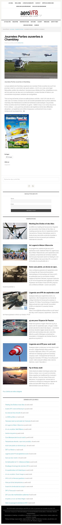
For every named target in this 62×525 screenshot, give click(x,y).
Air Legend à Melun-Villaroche (41, 245)
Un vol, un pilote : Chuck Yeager (14, 474)
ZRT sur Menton (10, 449)
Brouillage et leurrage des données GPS (17, 466)
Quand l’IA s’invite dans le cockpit (15, 486)
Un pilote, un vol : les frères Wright (15, 499)
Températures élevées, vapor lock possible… (18, 441)
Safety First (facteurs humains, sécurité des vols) (44, 519)
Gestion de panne (10, 433)
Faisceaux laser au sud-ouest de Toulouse (17, 421)
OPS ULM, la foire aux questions (14, 478)
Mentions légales (37, 520)
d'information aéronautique (16, 508)
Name (12, 198)
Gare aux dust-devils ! (11, 458)
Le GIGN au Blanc (10, 417)
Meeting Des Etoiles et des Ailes (41, 224)
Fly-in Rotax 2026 (35, 368)
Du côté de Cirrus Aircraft (12, 413)
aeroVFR (31, 13)
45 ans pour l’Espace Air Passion (41, 320)
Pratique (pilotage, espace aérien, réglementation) (18, 519)
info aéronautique (22, 511)
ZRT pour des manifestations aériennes (17, 494)
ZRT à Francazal (10, 490)
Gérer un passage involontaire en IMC (16, 503)
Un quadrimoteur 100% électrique (15, 470)
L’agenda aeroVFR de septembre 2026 (44, 293)
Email (12, 204)
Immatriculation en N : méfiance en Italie (17, 462)
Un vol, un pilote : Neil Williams (14, 429)
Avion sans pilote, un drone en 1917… (43, 267)
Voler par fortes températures (14, 482)
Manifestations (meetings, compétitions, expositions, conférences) (22, 515)
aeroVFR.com (27, 508)
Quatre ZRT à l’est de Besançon (14, 409)
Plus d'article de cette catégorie (12, 391)
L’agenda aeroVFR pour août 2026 (42, 344)
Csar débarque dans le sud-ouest (15, 437)
